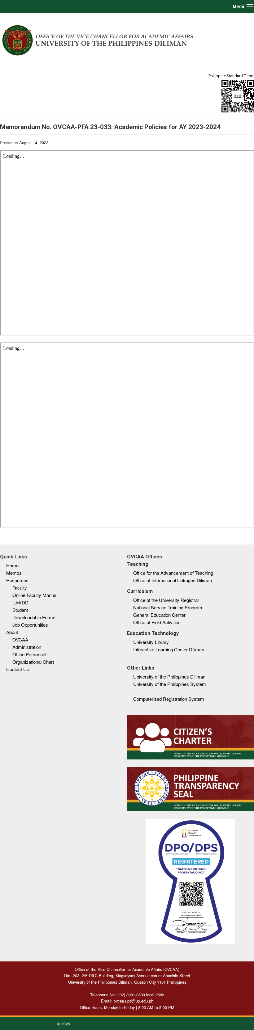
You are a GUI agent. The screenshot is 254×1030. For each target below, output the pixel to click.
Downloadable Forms (33, 617)
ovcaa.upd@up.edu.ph (133, 1001)
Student (20, 610)
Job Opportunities (30, 624)
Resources (17, 580)
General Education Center (159, 615)
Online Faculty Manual (34, 595)
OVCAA (20, 639)
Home (12, 565)
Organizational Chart (33, 661)
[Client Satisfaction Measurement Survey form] (237, 96)
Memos (14, 573)
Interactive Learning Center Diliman (168, 649)
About (12, 632)
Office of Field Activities (157, 622)
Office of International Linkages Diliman (172, 580)
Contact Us (17, 669)
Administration (26, 647)
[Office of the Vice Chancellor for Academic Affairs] (98, 39)
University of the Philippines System (169, 684)
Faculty (19, 587)
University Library (151, 642)
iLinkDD (20, 602)
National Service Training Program (167, 607)
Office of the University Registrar (166, 600)
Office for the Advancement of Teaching (173, 573)
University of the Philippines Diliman (169, 676)
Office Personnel (29, 654)
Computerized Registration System (168, 699)
